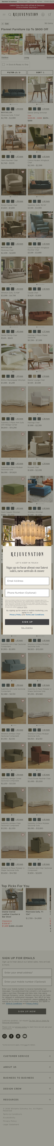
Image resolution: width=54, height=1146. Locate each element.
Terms (25, 607)
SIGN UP (27, 622)
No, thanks (27, 628)
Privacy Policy (15, 615)
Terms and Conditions (35, 615)
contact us (20, 607)
